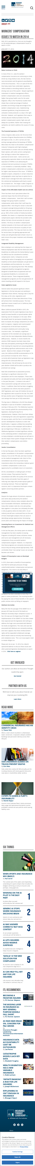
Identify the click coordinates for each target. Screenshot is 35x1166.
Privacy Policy (24, 1147)
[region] (17, 1149)
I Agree (17, 1162)
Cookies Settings (17, 1152)
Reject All (17, 1157)
